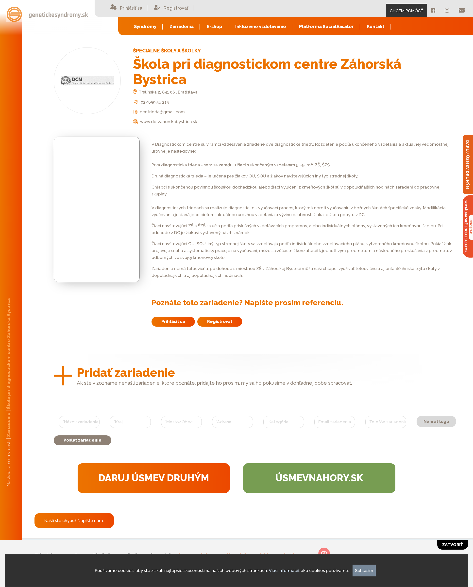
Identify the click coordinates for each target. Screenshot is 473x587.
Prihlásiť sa (173, 321)
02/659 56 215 (154, 102)
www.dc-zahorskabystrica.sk (168, 121)
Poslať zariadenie (82, 440)
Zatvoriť (452, 544)
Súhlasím (364, 570)
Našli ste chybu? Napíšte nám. (74, 520)
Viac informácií (284, 570)
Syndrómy (145, 26)
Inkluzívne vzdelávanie (260, 26)
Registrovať (219, 321)
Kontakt (375, 26)
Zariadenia (181, 26)
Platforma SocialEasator (326, 26)
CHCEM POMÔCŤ (406, 10)
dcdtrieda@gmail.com (162, 111)
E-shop (214, 26)
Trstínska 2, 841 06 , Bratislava (168, 92)
